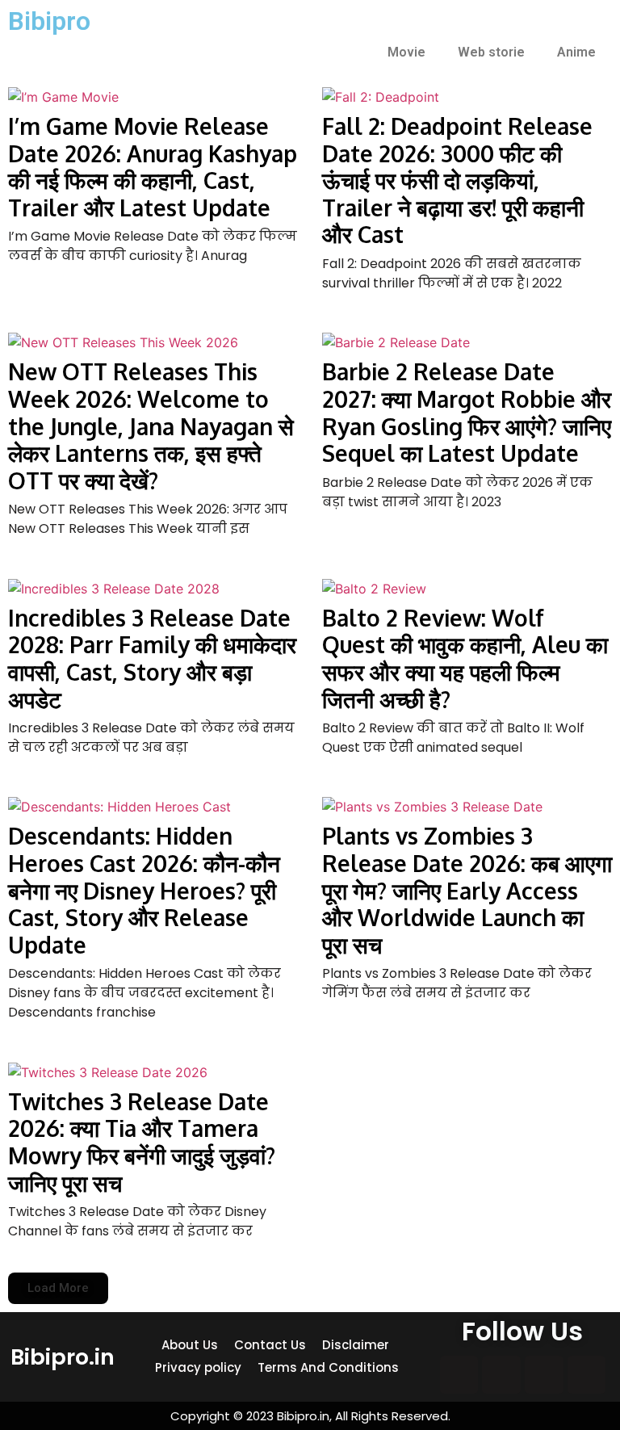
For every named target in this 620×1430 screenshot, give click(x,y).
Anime (576, 52)
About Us (189, 1344)
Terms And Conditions (328, 1367)
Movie (406, 52)
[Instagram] (501, 1375)
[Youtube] (587, 1375)
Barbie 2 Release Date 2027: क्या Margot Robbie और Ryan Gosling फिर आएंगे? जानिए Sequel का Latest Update (466, 412)
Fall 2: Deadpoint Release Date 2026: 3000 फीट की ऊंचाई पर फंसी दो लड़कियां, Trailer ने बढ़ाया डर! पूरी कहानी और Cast (457, 180)
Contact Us (270, 1344)
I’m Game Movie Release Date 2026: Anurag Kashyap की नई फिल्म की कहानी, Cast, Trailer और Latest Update (152, 166)
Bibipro (49, 21)
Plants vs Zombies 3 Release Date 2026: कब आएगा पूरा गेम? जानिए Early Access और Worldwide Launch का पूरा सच (467, 889)
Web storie (491, 52)
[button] (58, 1288)
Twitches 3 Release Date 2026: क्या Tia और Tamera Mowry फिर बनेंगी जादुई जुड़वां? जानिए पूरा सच (141, 1142)
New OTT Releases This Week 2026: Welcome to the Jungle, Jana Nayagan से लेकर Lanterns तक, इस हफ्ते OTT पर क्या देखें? (151, 425)
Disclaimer (355, 1344)
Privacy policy (198, 1367)
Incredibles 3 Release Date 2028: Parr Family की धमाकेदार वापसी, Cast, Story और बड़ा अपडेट (152, 658)
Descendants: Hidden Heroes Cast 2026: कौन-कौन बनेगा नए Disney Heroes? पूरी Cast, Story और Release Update (144, 889)
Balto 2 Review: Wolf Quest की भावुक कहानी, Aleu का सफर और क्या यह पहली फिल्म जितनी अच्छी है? (465, 658)
